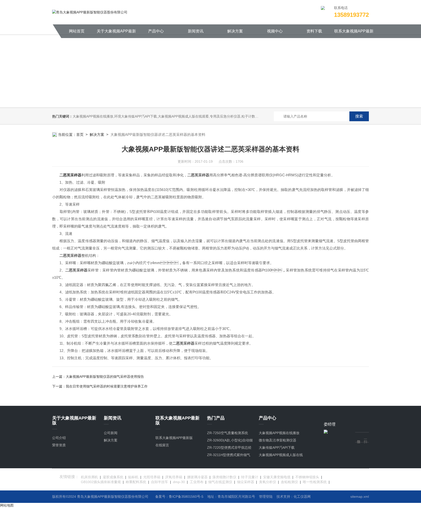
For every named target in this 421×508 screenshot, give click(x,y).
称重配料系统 (136, 482)
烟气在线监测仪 (220, 482)
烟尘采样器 (245, 482)
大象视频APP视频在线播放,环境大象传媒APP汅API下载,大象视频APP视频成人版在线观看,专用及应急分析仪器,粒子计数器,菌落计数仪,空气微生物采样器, (189, 116)
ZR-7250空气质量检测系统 (227, 433)
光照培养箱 (151, 477)
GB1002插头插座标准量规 (101, 482)
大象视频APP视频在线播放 (279, 433)
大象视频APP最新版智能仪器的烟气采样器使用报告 (105, 377)
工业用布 (196, 482)
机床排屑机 (89, 477)
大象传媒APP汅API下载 (277, 447)
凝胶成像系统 (113, 477)
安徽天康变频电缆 (276, 477)
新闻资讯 (195, 31)
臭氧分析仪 (267, 482)
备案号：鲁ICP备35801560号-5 (179, 496)
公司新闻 (110, 433)
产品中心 (156, 31)
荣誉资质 (59, 445)
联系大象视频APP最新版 (353, 33)
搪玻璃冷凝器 (197, 477)
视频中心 (275, 31)
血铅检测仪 (289, 482)
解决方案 (235, 31)
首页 (80, 134)
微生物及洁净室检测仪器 (277, 440)
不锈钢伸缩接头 (307, 477)
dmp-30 (179, 482)
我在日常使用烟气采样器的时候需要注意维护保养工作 (107, 386)
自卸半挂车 (159, 482)
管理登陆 (266, 496)
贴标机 (133, 477)
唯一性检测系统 (315, 482)
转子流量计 (249, 477)
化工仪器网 (302, 496)
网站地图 (7, 505)
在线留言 (162, 445)
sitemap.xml (359, 496)
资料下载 (314, 31)
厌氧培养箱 (173, 477)
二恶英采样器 (70, 175)
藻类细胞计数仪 (224, 477)
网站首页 (77, 31)
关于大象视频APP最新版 (116, 33)
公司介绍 (59, 438)
